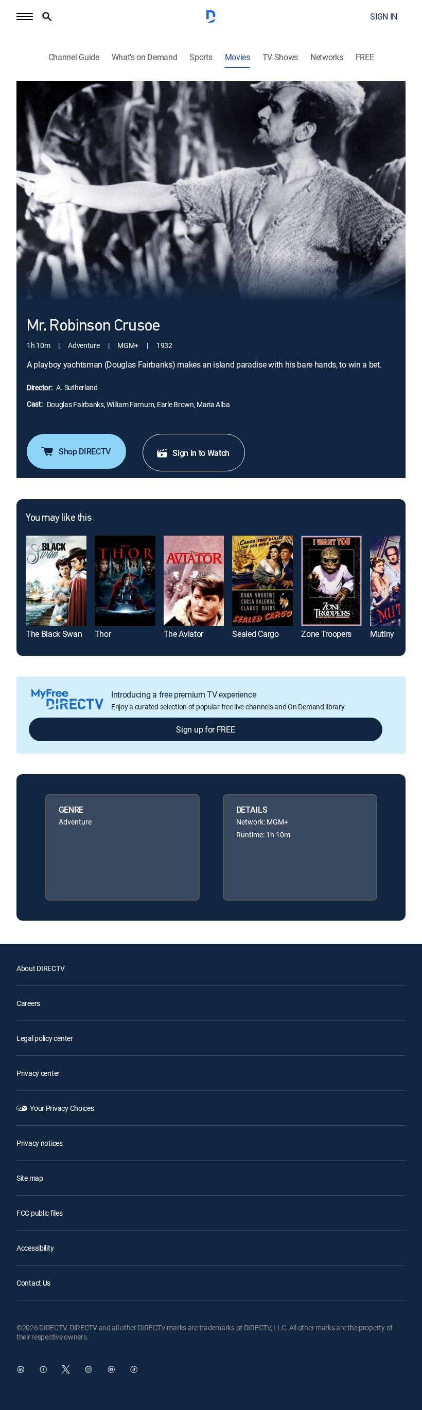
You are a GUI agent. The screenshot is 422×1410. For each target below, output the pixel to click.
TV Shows (280, 57)
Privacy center (38, 1073)
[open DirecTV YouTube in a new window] (111, 1369)
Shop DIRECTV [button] (85, 451)
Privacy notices (39, 1143)
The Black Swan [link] (54, 633)
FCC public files (39, 1213)
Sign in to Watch (201, 453)
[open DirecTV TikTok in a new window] (134, 1369)
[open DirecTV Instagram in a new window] (88, 1369)
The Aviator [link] (183, 633)
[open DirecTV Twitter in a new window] (66, 1369)
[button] (24, 16)
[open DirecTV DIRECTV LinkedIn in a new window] (20, 1369)
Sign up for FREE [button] (205, 729)
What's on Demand (145, 57)
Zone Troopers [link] (326, 633)
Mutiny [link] (382, 633)
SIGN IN (383, 16)
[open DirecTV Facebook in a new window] (43, 1369)
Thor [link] (103, 633)
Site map (29, 1178)
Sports (200, 57)
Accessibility (35, 1248)
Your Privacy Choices (62, 1108)
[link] (56, 581)
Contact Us (33, 1283)
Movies (237, 57)
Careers (28, 1003)
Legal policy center (44, 1038)
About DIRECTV (40, 968)
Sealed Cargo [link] (255, 633)
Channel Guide (73, 57)
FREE (365, 57)
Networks (326, 57)
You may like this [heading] (58, 518)
